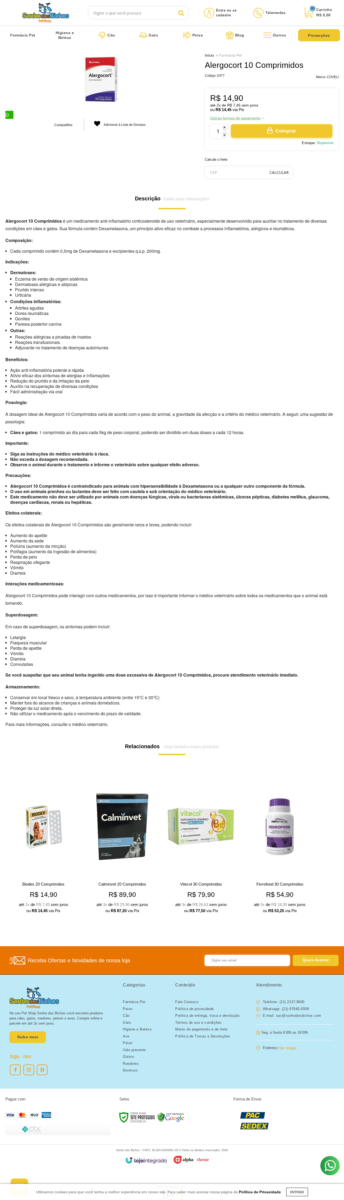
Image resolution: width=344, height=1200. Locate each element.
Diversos (130, 1070)
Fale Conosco (186, 1002)
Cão (126, 1016)
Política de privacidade (194, 1009)
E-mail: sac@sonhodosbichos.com (291, 1016)
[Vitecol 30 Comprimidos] (201, 846)
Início (209, 55)
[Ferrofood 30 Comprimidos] (280, 846)
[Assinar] (316, 960)
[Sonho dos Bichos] (46, 13)
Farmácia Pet (230, 55)
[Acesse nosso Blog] (42, 1070)
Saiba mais (27, 1037)
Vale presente (134, 1050)
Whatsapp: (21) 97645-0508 (285, 1009)
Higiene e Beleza (137, 1029)
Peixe (127, 1009)
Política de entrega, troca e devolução (207, 1016)
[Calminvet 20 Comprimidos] (122, 846)
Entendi (297, 1192)
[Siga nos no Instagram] (28, 1070)
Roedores (131, 1064)
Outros (128, 1057)
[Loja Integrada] (146, 1160)
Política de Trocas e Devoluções (202, 1036)
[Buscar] (181, 13)
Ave (126, 1036)
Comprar (285, 131)
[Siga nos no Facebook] (15, 1070)
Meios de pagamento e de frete (201, 1029)
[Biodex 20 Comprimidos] (44, 846)
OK (279, 172)
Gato (127, 1023)
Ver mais (51, 906)
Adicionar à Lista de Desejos (124, 125)
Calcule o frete (216, 159)
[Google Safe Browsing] (170, 1117)
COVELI (333, 77)
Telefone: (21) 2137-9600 (282, 1002)
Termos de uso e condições (198, 1023)
